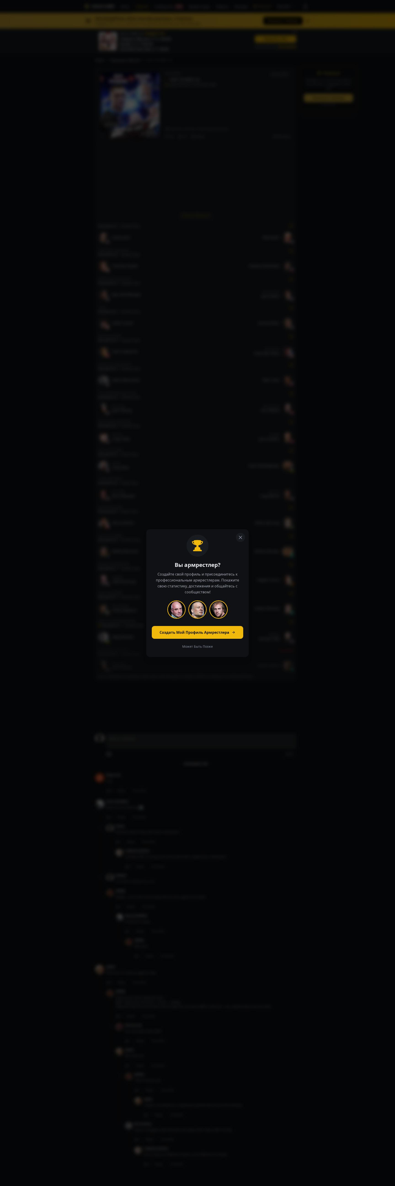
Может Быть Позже (197, 646)
